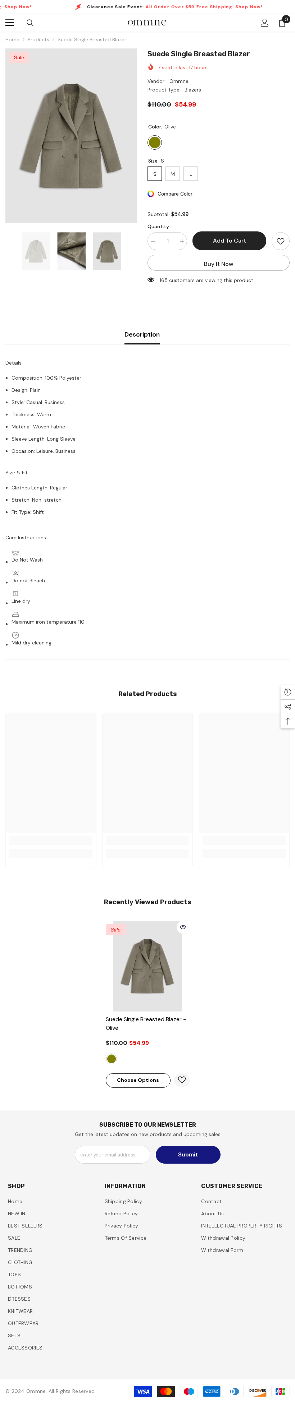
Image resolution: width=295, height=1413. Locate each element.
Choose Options (138, 1080)
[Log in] (265, 23)
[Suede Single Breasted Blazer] (147, 966)
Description (142, 334)
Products (38, 39)
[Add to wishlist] (281, 241)
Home (12, 39)
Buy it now (218, 264)
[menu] (9, 22)
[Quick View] (183, 927)
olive (111, 1058)
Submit (188, 1154)
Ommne (179, 81)
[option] (71, 135)
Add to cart (229, 240)
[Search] (30, 23)
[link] (50, 840)
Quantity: (159, 226)
